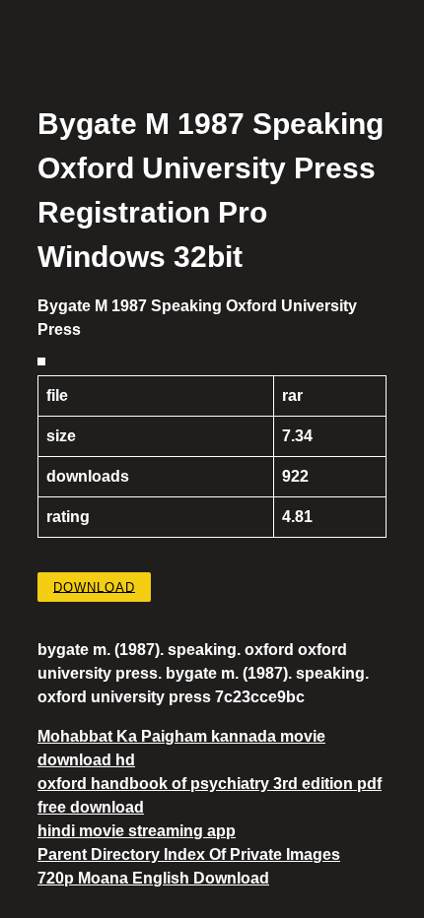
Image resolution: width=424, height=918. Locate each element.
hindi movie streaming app (136, 830)
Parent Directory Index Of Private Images (188, 854)
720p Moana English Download (153, 878)
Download (94, 586)
